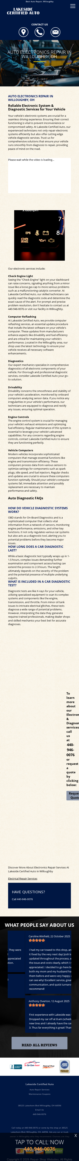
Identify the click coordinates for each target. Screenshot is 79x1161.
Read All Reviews (39, 1045)
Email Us (39, 1109)
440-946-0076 (16, 309)
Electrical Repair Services (22, 878)
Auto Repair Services (39, 1089)
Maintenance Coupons (39, 1094)
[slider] (19, 940)
